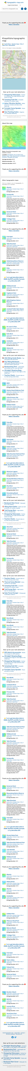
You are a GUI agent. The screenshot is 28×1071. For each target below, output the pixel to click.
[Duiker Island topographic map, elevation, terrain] (4, 449)
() (13, 156)
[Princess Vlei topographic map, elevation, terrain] (4, 694)
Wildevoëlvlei (11, 881)
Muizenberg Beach (12, 493)
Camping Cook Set (10, 99)
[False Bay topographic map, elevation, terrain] (4, 429)
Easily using (14, 279)
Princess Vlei (11, 692)
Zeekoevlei (10, 348)
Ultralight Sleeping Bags (13, 370)
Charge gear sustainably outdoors (15, 593)
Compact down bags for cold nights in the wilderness (15, 1046)
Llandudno (10, 341)
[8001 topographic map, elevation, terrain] (4, 385)
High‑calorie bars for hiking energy (13, 511)
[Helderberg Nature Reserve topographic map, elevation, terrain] (4, 263)
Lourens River (11, 1006)
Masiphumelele (15, 884)
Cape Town (15, 221)
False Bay (9, 422)
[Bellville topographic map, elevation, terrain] (4, 1001)
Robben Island (11, 404)
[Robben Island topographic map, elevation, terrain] (4, 407)
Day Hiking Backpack (11, 362)
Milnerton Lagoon (12, 471)
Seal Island (10, 439)
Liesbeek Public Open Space (15, 309)
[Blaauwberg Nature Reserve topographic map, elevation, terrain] (4, 795)
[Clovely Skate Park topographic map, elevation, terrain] (4, 837)
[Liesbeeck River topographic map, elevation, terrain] (4, 687)
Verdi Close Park (12, 1013)
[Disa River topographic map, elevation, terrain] (4, 488)
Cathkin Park (11, 913)
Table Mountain (11, 244)
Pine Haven (15, 456)
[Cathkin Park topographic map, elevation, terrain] (4, 916)
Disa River (10, 486)
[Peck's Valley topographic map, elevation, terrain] (4, 962)
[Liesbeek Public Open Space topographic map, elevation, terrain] (4, 311)
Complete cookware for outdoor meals (13, 100)
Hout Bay (14, 449)
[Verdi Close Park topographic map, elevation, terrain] (4, 1015)
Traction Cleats (9, 375)
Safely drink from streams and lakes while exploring (14, 105)
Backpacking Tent (10, 367)
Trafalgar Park (11, 219)
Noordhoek (10, 618)
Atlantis (9, 187)
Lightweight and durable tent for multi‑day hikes (14, 367)
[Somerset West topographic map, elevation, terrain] (4, 214)
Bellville (9, 999)
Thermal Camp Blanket (12, 582)
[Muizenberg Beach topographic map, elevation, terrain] (4, 495)
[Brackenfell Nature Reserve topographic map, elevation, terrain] (4, 481)
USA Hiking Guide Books (12, 358)
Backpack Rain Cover (11, 503)
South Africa (9, 189)
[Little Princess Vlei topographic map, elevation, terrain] (4, 399)
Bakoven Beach (11, 928)
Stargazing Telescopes (12, 95)
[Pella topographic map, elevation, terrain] (4, 270)
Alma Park (10, 527)
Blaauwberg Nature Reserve (15, 793)
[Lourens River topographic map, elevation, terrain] (4, 1008)
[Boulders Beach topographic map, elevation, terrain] (4, 994)
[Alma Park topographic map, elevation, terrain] (4, 529)
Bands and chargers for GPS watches (14, 653)
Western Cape (16, 189)
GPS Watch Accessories (12, 652)
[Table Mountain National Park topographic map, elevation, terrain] (4, 456)
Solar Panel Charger (11, 593)
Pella (8, 268)
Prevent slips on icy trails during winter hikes (14, 376)
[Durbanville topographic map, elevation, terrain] (4, 202)
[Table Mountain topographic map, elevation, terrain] (4, 251)
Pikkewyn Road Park (13, 921)
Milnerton (14, 474)
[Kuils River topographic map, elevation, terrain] (4, 336)
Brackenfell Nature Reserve (15, 479)
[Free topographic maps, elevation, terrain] (2, 44)
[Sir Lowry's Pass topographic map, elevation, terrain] (4, 329)
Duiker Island (11, 447)
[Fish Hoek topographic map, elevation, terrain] (4, 239)
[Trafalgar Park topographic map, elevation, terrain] (4, 221)
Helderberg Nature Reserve (15, 261)
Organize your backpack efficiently (14, 112)
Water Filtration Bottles (12, 103)
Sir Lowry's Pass (12, 326)
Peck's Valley (11, 960)
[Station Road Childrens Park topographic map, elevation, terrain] (4, 392)
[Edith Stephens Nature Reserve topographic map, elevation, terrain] (4, 303)
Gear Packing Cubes (11, 112)
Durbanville (10, 194)
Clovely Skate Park (12, 835)
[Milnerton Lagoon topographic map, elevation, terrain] (4, 473)
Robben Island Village (17, 407)
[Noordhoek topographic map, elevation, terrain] (4, 620)
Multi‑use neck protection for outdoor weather (15, 507)
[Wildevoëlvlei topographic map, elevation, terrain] (4, 884)
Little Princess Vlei (12, 397)
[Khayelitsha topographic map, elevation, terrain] (14, 137)
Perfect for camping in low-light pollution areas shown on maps (14, 96)
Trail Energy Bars (10, 510)
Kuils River (10, 334)
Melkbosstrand (11, 286)
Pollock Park (10, 967)
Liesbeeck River (11, 685)
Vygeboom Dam (11, 293)
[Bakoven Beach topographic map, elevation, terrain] (4, 930)
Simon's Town (15, 994)
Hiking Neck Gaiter (10, 506)
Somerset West (11, 212)
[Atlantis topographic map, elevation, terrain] (4, 189)
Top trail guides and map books (14, 359)
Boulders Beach (11, 992)
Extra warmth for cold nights (14, 582)
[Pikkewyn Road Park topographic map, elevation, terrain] (4, 923)
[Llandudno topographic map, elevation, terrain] (4, 343)
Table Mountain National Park (16, 454)
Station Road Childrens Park (15, 390)
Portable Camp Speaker (12, 108)
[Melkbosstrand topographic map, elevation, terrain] (4, 288)
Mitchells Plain (15, 916)
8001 (8, 383)
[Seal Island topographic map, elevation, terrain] (4, 441)
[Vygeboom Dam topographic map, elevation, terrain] (4, 295)
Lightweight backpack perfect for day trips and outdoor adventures (13, 364)
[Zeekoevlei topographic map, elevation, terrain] (4, 350)
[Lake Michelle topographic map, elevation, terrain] (4, 852)
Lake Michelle (11, 849)
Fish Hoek (10, 236)
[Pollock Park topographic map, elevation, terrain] (4, 969)
